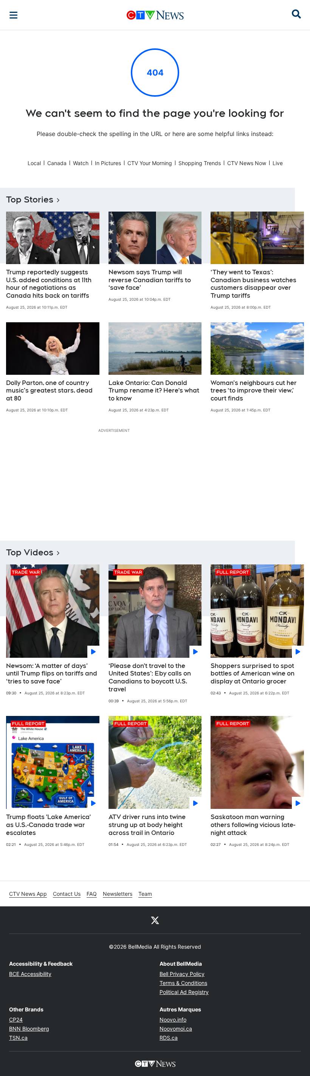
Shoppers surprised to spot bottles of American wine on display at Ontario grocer (252, 673)
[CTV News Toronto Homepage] (155, 15)
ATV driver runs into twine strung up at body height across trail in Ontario (147, 824)
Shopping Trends (199, 163)
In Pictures (108, 163)
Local (34, 163)
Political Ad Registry (184, 992)
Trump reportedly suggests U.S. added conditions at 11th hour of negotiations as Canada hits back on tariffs (48, 284)
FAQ (92, 893)
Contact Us (67, 893)
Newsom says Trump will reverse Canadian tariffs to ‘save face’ (149, 280)
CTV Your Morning (149, 163)
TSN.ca (18, 1037)
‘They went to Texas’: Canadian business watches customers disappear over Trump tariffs (253, 284)
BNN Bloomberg (29, 1028)
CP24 (16, 1019)
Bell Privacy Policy (182, 974)
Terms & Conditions (183, 983)
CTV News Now (246, 163)
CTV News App (28, 893)
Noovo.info (173, 1019)
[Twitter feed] (155, 919)
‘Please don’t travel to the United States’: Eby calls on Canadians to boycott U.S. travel (149, 677)
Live (278, 163)
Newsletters (117, 893)
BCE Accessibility (30, 974)
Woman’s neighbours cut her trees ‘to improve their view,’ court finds (254, 390)
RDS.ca (169, 1037)
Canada (57, 163)
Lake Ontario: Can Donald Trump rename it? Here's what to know (153, 390)
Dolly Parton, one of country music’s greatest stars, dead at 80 (49, 390)
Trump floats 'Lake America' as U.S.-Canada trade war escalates (48, 824)
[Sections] (13, 15)
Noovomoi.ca (176, 1028)
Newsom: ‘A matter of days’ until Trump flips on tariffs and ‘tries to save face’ (51, 673)
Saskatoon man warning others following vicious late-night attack (253, 824)
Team (145, 893)
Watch (80, 163)
